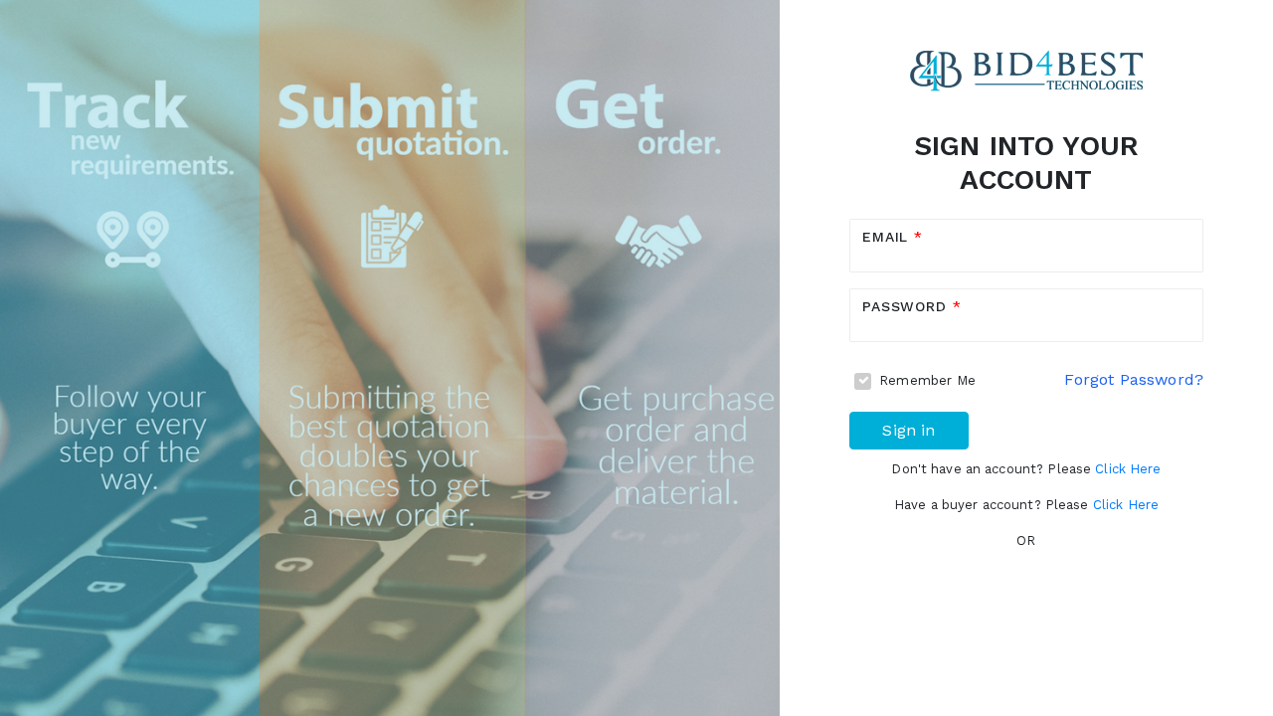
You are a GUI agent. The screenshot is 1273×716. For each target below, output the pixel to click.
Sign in (908, 430)
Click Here (1128, 468)
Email (888, 237)
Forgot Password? (1133, 379)
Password (907, 306)
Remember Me (927, 380)
